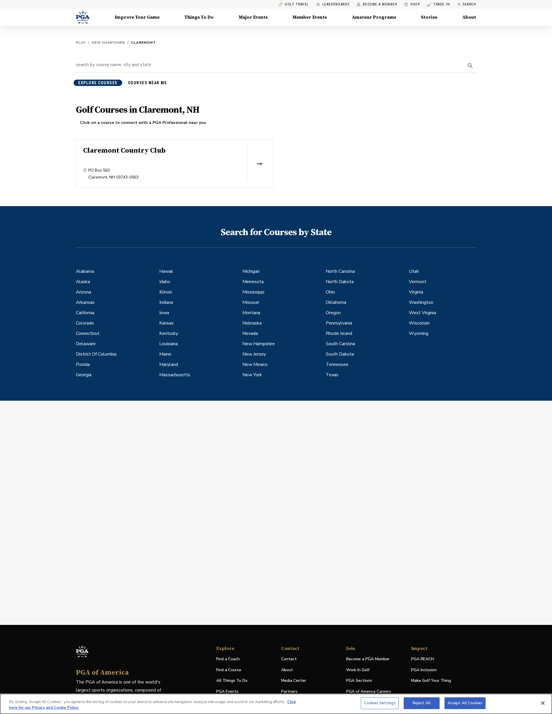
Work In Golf (357, 670)
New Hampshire (108, 42)
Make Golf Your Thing (431, 681)
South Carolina (340, 344)
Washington (421, 302)
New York (252, 375)
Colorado (85, 323)
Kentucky (168, 333)
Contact (289, 659)
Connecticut (87, 333)
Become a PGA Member (368, 659)
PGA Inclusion (424, 670)
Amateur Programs (374, 17)
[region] (276, 704)
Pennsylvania (339, 323)
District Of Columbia (96, 354)
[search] (470, 66)
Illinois (165, 292)
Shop (412, 4)
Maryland (168, 364)
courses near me (147, 82)
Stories (429, 17)
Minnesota (253, 282)
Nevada (250, 333)
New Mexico (255, 364)
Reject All (422, 703)
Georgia (83, 375)
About (469, 17)
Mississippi (253, 292)
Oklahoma (336, 302)
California (85, 313)
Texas (332, 375)
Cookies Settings (380, 703)
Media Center (293, 681)
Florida (83, 364)
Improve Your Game (137, 17)
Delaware (86, 344)
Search (469, 4)
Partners (289, 691)
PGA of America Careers (368, 692)
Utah (414, 271)
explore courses (98, 82)
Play (81, 42)
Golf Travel (297, 4)
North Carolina (340, 271)
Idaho (164, 282)
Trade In (438, 4)
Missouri (250, 302)
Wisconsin (419, 323)
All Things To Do (232, 680)
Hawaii (166, 271)
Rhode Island (339, 333)
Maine (165, 354)
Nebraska (252, 323)
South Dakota (340, 354)
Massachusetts (174, 375)
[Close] (542, 703)
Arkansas (85, 302)
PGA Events (227, 691)
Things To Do (199, 17)
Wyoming (418, 333)
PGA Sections (359, 680)
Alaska (83, 282)
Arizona (83, 292)
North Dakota (340, 282)
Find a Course (228, 670)
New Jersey (254, 354)
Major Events (253, 17)
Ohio (330, 292)
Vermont (417, 282)
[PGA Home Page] (83, 17)
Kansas (166, 323)
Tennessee (337, 364)
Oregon (333, 313)
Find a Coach (228, 659)
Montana (251, 313)
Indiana (166, 302)
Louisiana (168, 344)
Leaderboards (336, 4)
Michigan (251, 271)
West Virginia (422, 313)
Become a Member (380, 4)
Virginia (416, 292)
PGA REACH (422, 659)
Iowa (164, 313)
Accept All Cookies (465, 703)
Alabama (85, 271)
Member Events (309, 17)
